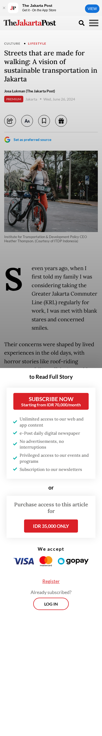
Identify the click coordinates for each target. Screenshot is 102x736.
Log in (51, 603)
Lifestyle (37, 43)
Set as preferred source (32, 139)
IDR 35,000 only (51, 526)
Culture (12, 43)
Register (51, 581)
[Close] (3, 7)
